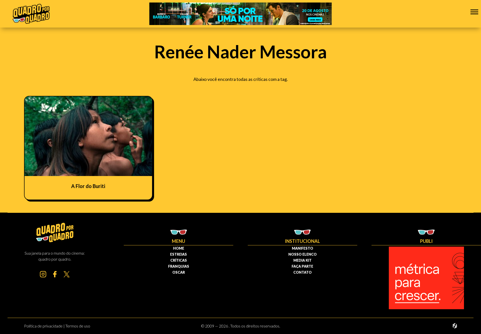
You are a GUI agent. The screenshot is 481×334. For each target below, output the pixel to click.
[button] (474, 11)
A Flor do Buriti (88, 186)
